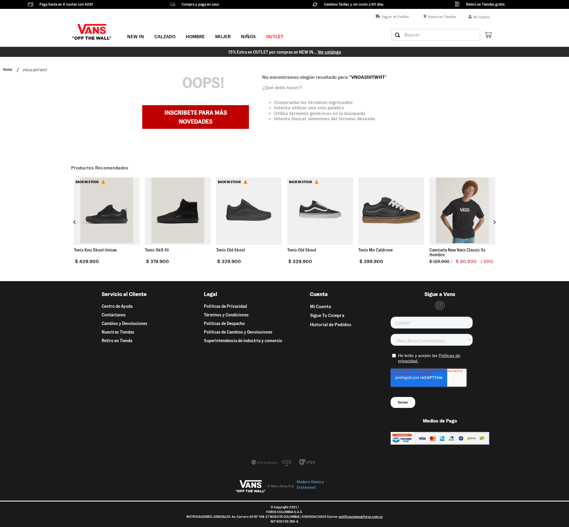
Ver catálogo (329, 52)
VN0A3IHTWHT (35, 70)
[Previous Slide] (75, 222)
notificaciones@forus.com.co (361, 517)
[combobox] (435, 35)
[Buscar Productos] (397, 35)
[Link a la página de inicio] (7, 70)
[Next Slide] (494, 222)
